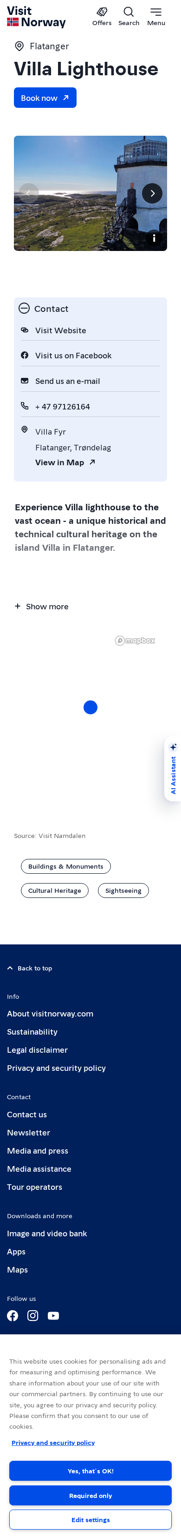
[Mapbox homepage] (135, 640)
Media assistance (39, 1168)
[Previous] (29, 193)
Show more (47, 605)
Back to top (35, 967)
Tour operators (34, 1186)
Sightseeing (123, 890)
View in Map (59, 461)
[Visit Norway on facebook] (12, 1315)
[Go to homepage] (37, 17)
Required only (90, 1495)
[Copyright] (154, 238)
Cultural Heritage (54, 890)
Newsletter (28, 1132)
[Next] (152, 193)
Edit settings (90, 1519)
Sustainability (32, 1031)
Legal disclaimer (37, 1049)
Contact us (27, 1113)
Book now (39, 97)
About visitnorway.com (50, 1013)
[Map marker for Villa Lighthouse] (90, 707)
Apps (16, 1251)
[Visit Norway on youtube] (53, 1315)
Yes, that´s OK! (91, 1470)
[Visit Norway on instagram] (33, 1315)
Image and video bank (47, 1232)
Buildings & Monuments (65, 866)
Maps (17, 1269)
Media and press (37, 1150)
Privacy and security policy (56, 1067)
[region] (90, 717)
